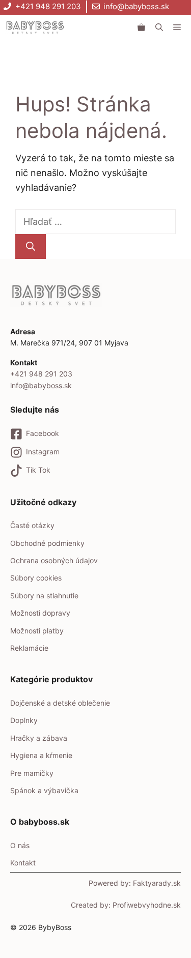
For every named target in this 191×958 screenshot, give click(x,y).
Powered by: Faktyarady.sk (135, 883)
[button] (159, 27)
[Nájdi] (30, 246)
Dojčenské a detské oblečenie (60, 703)
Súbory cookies (36, 577)
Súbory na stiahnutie (44, 595)
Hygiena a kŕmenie (41, 755)
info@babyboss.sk (136, 6)
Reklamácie (29, 648)
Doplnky (24, 720)
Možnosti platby (37, 630)
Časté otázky (32, 525)
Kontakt (23, 862)
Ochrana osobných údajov (54, 560)
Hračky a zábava (38, 738)
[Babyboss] (35, 27)
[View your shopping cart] (141, 27)
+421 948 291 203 (48, 6)
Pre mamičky (31, 773)
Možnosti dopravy (40, 612)
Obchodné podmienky (47, 543)
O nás (20, 845)
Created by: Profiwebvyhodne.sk (126, 905)
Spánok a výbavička (44, 790)
